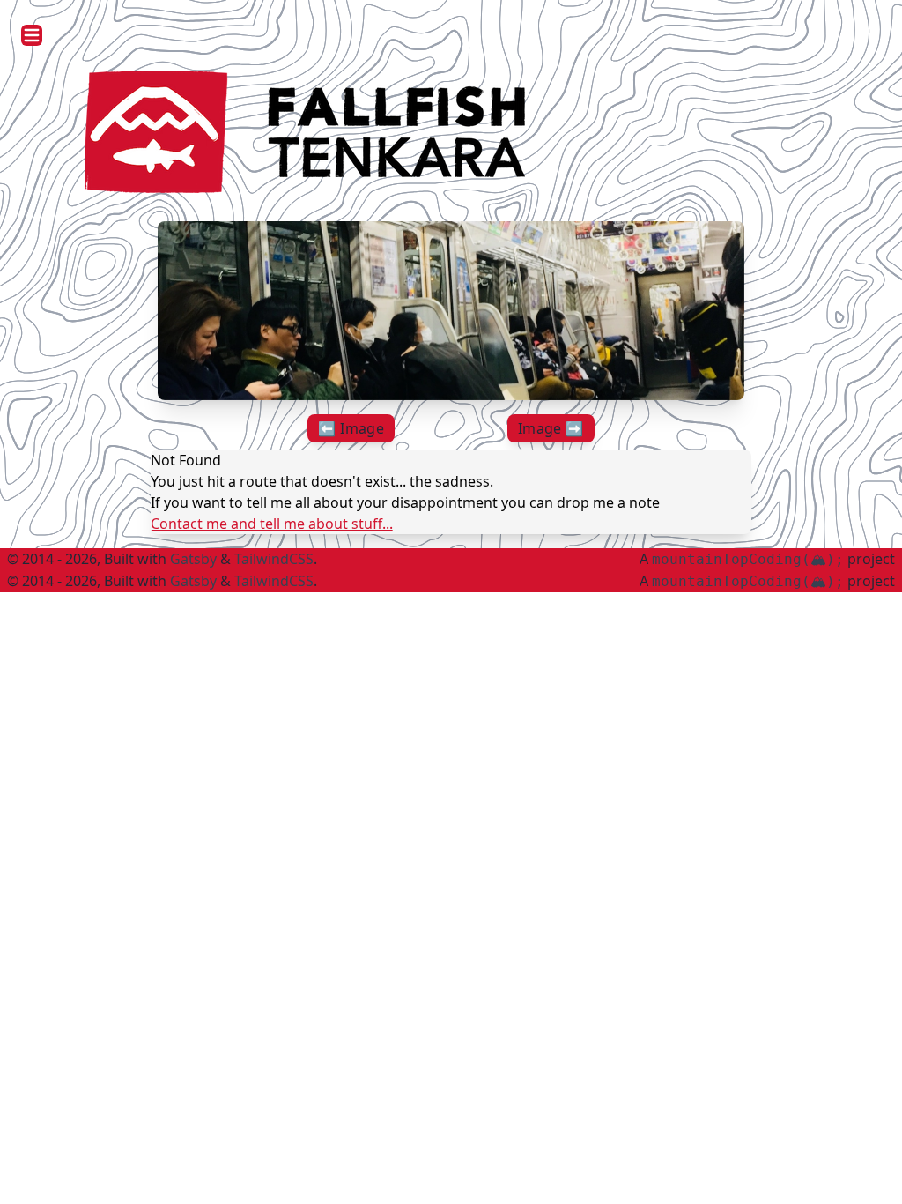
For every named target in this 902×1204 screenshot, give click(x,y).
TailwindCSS (274, 559)
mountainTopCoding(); (748, 559)
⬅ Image (351, 428)
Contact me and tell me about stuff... (272, 523)
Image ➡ (551, 428)
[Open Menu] (31, 35)
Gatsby (193, 559)
